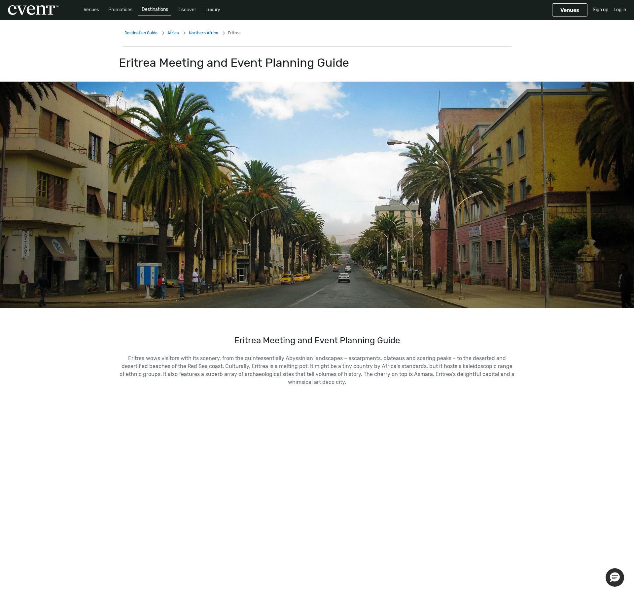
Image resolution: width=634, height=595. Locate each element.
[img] (317, 195)
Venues (91, 10)
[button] (615, 577)
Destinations (155, 9)
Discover (186, 10)
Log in (620, 10)
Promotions (120, 10)
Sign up (600, 10)
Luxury (212, 10)
